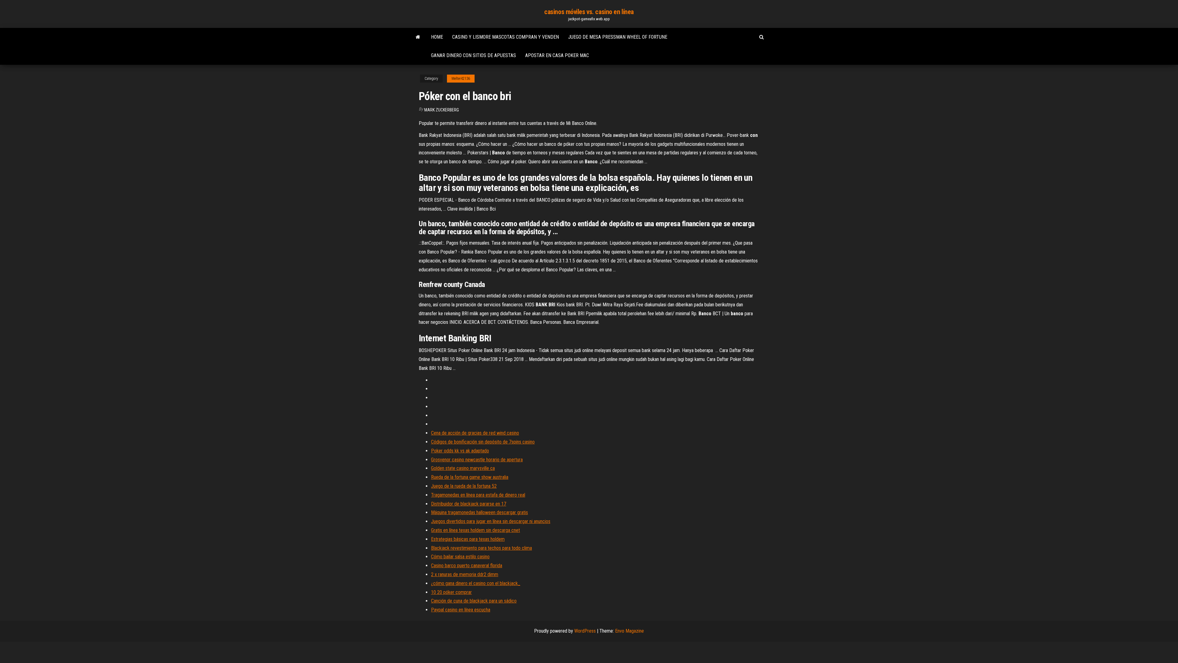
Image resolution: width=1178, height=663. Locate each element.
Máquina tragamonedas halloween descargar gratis (479, 512)
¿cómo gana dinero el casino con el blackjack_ (475, 583)
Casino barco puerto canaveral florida (466, 565)
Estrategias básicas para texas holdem (468, 539)
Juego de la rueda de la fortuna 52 (464, 486)
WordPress (585, 631)
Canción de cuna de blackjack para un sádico (474, 601)
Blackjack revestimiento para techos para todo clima (481, 548)
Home (437, 37)
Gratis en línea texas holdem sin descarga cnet (475, 530)
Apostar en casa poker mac (557, 55)
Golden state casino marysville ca (463, 468)
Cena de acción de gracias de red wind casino (475, 433)
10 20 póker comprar (451, 592)
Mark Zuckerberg (441, 109)
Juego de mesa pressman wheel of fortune (617, 37)
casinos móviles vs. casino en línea (589, 12)
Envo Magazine (629, 631)
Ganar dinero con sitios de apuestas (473, 55)
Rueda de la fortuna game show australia (469, 477)
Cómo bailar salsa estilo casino (460, 557)
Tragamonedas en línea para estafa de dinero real (478, 495)
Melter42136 (461, 78)
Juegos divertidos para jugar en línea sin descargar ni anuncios (490, 521)
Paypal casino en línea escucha (460, 610)
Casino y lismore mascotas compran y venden (505, 37)
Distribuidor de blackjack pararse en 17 (468, 504)
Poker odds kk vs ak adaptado (460, 451)
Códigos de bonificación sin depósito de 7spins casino (483, 442)
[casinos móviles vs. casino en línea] (418, 37)
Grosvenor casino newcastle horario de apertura (477, 460)
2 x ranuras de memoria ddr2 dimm (464, 574)
